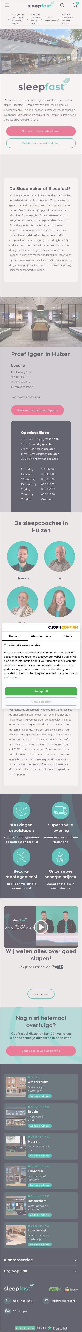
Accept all (41, 691)
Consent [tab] (14, 636)
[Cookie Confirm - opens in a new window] (63, 627)
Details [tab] (67, 636)
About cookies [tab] (41, 636)
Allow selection (41, 701)
